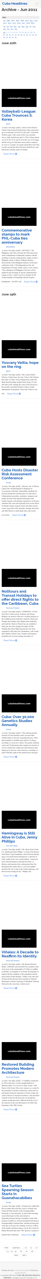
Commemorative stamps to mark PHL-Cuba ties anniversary (17, 236)
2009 (22, 20)
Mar (15, 26)
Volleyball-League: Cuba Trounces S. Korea (19, 115)
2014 (9, 23)
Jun (27, 26)
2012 (36, 20)
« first (6, 1248)
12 (31, 32)
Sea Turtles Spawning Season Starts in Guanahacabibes (18, 1192)
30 (16, 37)
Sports (8, 124)
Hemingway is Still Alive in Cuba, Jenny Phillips (19, 837)
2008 (17, 20)
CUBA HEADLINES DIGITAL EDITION (22, 1276)
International (10, 247)
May (23, 26)
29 (13, 37)
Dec (16, 29)
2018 (28, 23)
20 (21, 35)
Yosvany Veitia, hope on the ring (20, 364)
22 (27, 35)
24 (33, 35)
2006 (8, 20)
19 (18, 35)
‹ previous (16, 1248)
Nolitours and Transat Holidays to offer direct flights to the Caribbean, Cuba (20, 597)
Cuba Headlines (14, 3)
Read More (9, 154)
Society (8, 482)
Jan (8, 26)
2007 (13, 20)
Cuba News (34, 1270)
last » (25, 1255)
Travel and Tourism (12, 608)
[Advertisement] (20, 66)
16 (10, 35)
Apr (19, 26)
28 (10, 37)
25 (36, 35)
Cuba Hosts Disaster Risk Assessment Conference (20, 474)
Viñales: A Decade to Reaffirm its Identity (20, 954)
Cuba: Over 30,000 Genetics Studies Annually (18, 721)
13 (34, 32)
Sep (4, 29)
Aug (34, 26)
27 (7, 37)
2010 (27, 20)
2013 (5, 23)
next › (16, 1255)
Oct (8, 29)
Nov (12, 29)
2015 (14, 23)
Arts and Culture (11, 845)
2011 (31, 20)
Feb (11, 26)
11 (28, 32)
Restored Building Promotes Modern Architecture (18, 1068)
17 (13, 35)
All (4, 20)
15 (7, 35)
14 (4, 35)
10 (25, 32)
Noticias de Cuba (8, 1270)
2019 (32, 23)
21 (24, 35)
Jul (30, 26)
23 (30, 35)
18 (16, 35)
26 (4, 37)
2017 (23, 23)
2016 (19, 23)
